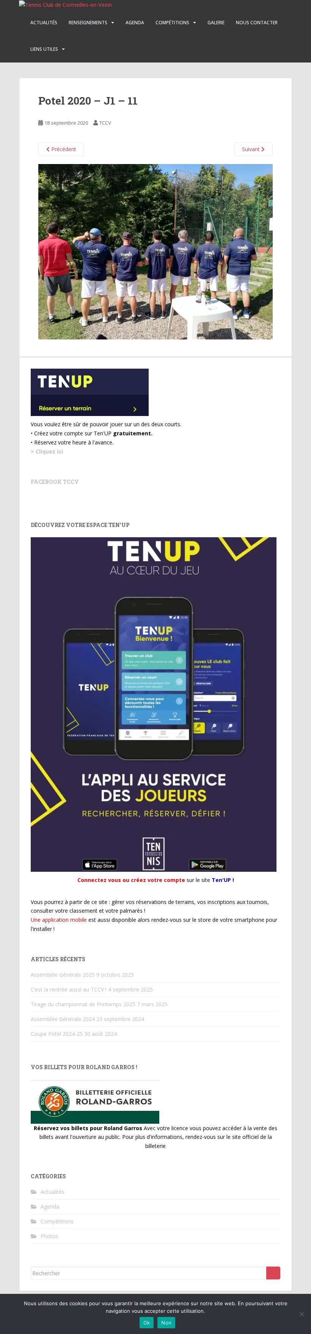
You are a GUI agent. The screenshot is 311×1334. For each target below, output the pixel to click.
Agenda (135, 22)
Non (166, 1323)
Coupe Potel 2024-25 (57, 1033)
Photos (49, 1236)
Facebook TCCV (55, 481)
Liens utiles (44, 49)
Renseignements (88, 22)
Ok (146, 1323)
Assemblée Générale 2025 (63, 974)
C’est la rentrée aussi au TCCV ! (69, 989)
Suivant (251, 149)
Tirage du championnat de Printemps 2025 (83, 1004)
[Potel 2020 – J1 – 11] (155, 251)
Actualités (43, 22)
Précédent (63, 149)
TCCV (105, 122)
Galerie (216, 22)
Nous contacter (257, 22)
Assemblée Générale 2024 (63, 1019)
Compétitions (172, 22)
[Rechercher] (273, 1273)
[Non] (301, 1314)
